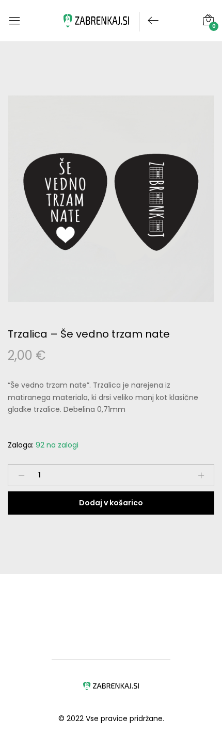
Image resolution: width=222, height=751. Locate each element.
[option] (111, 198)
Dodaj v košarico (111, 503)
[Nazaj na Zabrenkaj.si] (149, 21)
